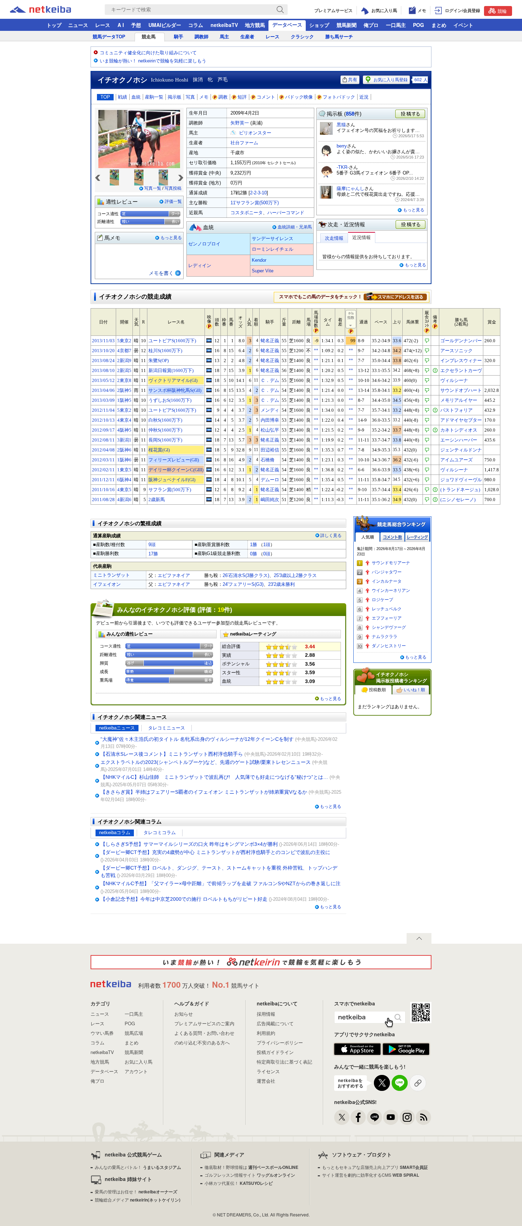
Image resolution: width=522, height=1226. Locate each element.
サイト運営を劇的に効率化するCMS (370, 1175)
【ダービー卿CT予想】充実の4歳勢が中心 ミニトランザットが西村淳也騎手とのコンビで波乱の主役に (215, 852)
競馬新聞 (347, 24)
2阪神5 (124, 390)
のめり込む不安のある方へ (202, 1042)
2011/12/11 (103, 479)
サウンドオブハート (461, 390)
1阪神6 (124, 459)
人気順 (367, 537)
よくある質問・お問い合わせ (204, 1033)
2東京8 (124, 380)
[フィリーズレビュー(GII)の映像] (209, 459)
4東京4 (124, 420)
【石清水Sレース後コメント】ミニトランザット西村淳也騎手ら (171, 754)
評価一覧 (173, 201)
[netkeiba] (49, 9)
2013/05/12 (103, 380)
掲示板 (174, 97)
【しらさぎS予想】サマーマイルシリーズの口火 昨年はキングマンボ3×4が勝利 (189, 844)
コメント (266, 97)
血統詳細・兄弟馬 (295, 226)
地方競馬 (255, 24)
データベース (287, 24)
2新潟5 (124, 370)
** (316, 350)
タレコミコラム (159, 832)
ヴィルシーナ (454, 380)
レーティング (417, 537)
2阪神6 (124, 450)
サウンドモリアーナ (391, 562)
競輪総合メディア (137, 1200)
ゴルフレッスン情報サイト (250, 1175)
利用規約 (266, 1033)
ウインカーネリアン (391, 590)
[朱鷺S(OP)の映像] (209, 360)
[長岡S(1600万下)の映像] (209, 439)
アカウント (136, 1071)
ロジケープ (382, 599)
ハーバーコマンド (285, 212)
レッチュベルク (387, 608)
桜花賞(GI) (159, 450)
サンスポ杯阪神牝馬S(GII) (174, 390)
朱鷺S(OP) (158, 360)
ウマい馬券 (102, 1033)
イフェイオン (107, 584)
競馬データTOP (109, 36)
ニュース (78, 24)
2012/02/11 (103, 469)
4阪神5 (124, 430)
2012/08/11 (103, 440)
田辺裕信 (270, 450)
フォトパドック (339, 97)
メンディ (270, 410)
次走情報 (334, 238)
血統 (136, 97)
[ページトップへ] (419, 938)
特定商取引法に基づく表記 (284, 1061)
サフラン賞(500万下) (169, 489)
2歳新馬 (156, 499)
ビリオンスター (255, 132)
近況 (364, 97)
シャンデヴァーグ (389, 627)
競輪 (502, 10)
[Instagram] (407, 1117)
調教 (223, 97)
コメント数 (392, 537)
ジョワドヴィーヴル (461, 479)
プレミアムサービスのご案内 (204, 1023)
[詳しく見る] (395, 296)
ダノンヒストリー (389, 645)
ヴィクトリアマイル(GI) (172, 380)
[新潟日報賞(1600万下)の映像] (209, 370)
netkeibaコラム (114, 832)
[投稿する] (411, 224)
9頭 (152, 544)
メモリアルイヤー (458, 400)
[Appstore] (357, 1049)
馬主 (224, 36)
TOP (105, 97)
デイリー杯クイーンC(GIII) (175, 469)
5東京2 (124, 340)
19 (221, 609)
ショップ (319, 24)
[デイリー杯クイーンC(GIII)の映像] (209, 469)
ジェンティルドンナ (461, 450)
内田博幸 (270, 420)
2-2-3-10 (258, 192)
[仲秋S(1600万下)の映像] (209, 429)
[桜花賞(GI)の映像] (209, 449)
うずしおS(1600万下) (169, 400)
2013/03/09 (103, 400)
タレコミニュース (166, 728)
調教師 (201, 36)
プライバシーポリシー (280, 1042)
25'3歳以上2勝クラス (295, 575)
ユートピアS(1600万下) (172, 340)
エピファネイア (174, 575)
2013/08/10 (103, 370)
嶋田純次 (270, 499)
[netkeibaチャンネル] (390, 1117)
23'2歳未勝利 (281, 584)
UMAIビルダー (164, 24)
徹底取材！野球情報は (251, 1167)
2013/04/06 (103, 390)
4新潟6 (124, 499)
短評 (242, 97)
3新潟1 (124, 440)
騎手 (178, 36)
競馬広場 (134, 1033)
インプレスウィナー (461, 360)
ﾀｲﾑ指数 (350, 315)
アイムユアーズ (456, 459)
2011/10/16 (103, 489)
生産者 (247, 36)
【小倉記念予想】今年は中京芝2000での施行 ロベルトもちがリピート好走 (183, 899)
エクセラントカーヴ (461, 370)
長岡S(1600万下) (165, 440)
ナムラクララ (384, 636)
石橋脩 (267, 459)
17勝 (153, 553)
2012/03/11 (103, 459)
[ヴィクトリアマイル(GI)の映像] (209, 380)
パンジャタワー (387, 572)
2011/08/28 (103, 499)
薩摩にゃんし (350, 188)
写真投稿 (172, 188)
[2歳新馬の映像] (209, 499)
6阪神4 (124, 479)
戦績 (122, 97)
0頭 (266, 553)
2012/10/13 (103, 420)
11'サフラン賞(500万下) (254, 202)
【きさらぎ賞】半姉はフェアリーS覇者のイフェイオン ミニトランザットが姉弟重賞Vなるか (203, 792)
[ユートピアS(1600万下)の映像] (209, 340)
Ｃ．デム (270, 380)
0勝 (253, 553)
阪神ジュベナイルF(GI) (171, 479)
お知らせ (183, 1013)
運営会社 (266, 1080)
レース (102, 24)
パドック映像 (299, 97)
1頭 (266, 544)
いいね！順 (414, 689)
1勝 (253, 544)
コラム (195, 24)
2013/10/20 (103, 350)
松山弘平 (270, 430)
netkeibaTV (224, 24)
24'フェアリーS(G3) (243, 584)
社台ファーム (244, 142)
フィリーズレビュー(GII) (173, 459)
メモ (203, 97)
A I (121, 24)
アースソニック (456, 350)
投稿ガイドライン (275, 1052)
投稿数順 (377, 689)
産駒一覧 (154, 97)
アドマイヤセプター (461, 420)
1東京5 (124, 469)
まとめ (438, 24)
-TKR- (343, 167)
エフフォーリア (387, 618)
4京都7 (124, 350)
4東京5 (124, 489)
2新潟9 (124, 360)
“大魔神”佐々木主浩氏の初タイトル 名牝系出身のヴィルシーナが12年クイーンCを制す (197, 739)
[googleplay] (406, 1049)
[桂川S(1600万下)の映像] (209, 350)
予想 (136, 24)
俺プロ (371, 24)
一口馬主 (396, 24)
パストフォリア (456, 410)
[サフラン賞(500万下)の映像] (209, 489)
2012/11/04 (103, 410)
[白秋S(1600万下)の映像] (209, 419)
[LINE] (374, 1117)
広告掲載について (275, 1023)
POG (418, 24)
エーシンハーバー (458, 440)
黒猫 (341, 124)
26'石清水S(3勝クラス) (246, 575)
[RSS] (423, 1117)
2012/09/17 (103, 430)
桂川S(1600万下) (165, 350)
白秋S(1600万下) (165, 420)
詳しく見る (331, 535)
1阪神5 (124, 400)
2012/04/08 (103, 450)
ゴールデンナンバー (461, 340)
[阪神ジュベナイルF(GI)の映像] (209, 479)
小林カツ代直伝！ (239, 1183)
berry (342, 146)
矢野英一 (239, 123)
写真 (190, 97)
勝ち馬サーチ (339, 36)
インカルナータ (387, 581)
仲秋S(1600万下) (165, 430)
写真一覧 (152, 188)
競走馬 (149, 36)
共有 (352, 79)
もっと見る (171, 237)
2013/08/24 (103, 360)
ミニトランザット (111, 575)
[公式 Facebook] (358, 1117)
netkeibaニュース (117, 728)
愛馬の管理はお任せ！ (136, 1191)
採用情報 (266, 1013)
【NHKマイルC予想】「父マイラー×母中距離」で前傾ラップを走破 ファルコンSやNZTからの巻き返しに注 (220, 883)
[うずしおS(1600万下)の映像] (209, 400)
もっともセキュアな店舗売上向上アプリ (375, 1167)
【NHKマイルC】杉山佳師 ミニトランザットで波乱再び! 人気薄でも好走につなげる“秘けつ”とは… (214, 777)
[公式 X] (341, 1117)
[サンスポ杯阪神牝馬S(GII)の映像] (209, 390)
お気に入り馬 (138, 1061)
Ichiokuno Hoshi (169, 80)
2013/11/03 (103, 340)
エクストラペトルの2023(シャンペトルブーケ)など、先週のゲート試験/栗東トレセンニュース (205, 762)
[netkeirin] (261, 962)
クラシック (302, 36)
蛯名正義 (270, 340)
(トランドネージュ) (460, 489)
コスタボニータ (246, 212)
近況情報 (361, 237)
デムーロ (270, 479)
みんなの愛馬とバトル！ (138, 1167)
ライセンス (268, 1071)
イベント (463, 24)
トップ (54, 24)
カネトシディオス (458, 430)
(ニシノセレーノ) (457, 499)
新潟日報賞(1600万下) (171, 370)
